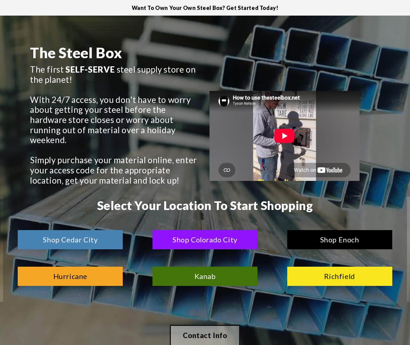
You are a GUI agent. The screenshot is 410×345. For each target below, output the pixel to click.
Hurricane (70, 276)
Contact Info (205, 335)
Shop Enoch (339, 239)
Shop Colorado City (205, 239)
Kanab (205, 276)
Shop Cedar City (70, 239)
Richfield (339, 276)
